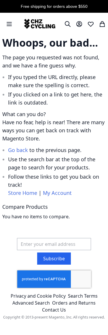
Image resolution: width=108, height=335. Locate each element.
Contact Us (54, 310)
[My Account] (79, 24)
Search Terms (83, 296)
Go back (18, 150)
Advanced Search (31, 303)
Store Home (22, 192)
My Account (57, 192)
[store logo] (39, 24)
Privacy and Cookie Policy (38, 296)
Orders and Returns (74, 303)
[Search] (67, 24)
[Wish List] (90, 24)
